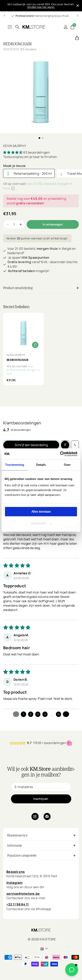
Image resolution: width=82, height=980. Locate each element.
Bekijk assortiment (10, 27)
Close (77, 5)
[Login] (65, 27)
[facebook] (47, 816)
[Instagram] (35, 816)
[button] (75, 38)
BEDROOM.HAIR (17, 360)
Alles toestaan (41, 511)
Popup (13, 188)
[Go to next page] (66, 714)
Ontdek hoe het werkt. (41, 7)
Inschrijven (41, 799)
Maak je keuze (14, 165)
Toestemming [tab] (14, 464)
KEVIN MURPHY (14, 146)
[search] (17, 27)
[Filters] (65, 445)
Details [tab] (41, 464)
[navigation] (4, 16)
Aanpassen (38, 523)
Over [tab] (67, 464)
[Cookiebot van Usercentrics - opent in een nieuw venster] (60, 453)
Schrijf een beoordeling (31, 445)
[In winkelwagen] (35, 345)
